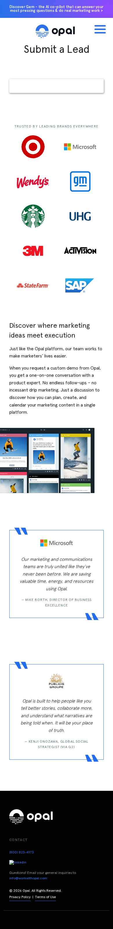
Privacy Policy (20, 897)
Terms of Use (45, 897)
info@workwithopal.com (28, 878)
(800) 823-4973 (21, 852)
